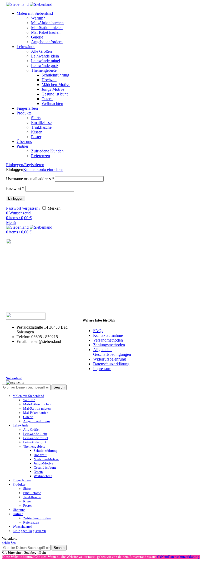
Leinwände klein (45, 56)
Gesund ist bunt (55, 94)
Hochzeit (49, 80)
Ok (159, 557)
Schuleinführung (55, 75)
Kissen (36, 132)
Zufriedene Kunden (47, 151)
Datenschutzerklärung (111, 364)
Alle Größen (41, 51)
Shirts (36, 118)
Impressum (102, 368)
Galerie (37, 37)
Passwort (15, 188)
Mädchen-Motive (56, 84)
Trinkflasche (41, 127)
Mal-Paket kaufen (45, 32)
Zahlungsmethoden (109, 345)
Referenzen (40, 156)
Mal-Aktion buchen (47, 23)
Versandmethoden (108, 340)
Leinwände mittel (45, 61)
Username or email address (30, 178)
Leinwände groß (44, 65)
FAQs (98, 330)
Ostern (47, 99)
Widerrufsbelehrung (109, 359)
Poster (36, 137)
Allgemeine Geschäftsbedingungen (112, 352)
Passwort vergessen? (23, 208)
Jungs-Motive (53, 89)
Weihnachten (52, 103)
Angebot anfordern (47, 42)
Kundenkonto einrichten (43, 169)
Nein (164, 557)
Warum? (38, 18)
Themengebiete (44, 70)
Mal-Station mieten (47, 27)
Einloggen (15, 198)
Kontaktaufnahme (108, 335)
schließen (9, 543)
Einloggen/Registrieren (29, 531)
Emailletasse (41, 122)
